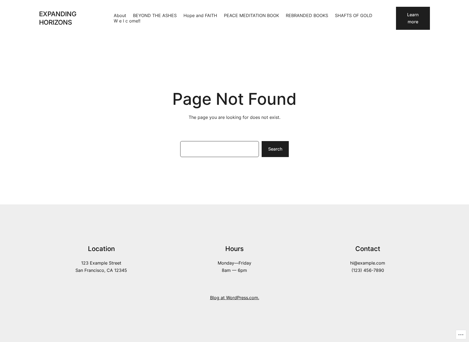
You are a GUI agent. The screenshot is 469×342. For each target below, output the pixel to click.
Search (275, 149)
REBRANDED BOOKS (307, 15)
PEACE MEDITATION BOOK (251, 15)
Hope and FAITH (200, 15)
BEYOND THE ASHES (155, 15)
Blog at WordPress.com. (234, 297)
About (120, 15)
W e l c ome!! (127, 21)
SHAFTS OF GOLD (353, 15)
